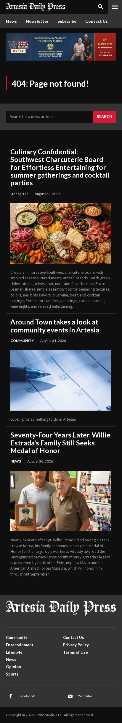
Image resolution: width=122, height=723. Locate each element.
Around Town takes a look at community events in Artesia (54, 326)
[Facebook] (10, 696)
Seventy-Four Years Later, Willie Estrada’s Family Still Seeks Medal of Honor (60, 443)
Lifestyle (19, 193)
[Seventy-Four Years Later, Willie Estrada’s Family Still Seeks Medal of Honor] (60, 501)
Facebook (26, 696)
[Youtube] (70, 696)
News (15, 461)
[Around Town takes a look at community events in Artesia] (60, 380)
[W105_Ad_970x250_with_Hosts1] (61, 59)
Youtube (85, 696)
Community (22, 340)
